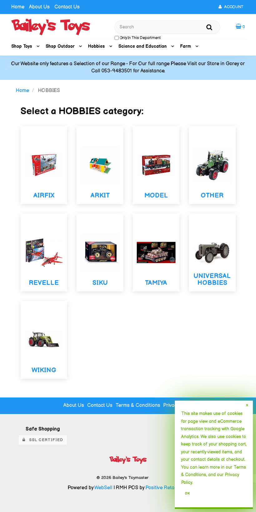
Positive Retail (161, 488)
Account (232, 6)
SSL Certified (44, 439)
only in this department (140, 38)
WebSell (103, 488)
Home (17, 7)
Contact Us (67, 7)
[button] (240, 27)
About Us (39, 7)
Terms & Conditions (138, 405)
